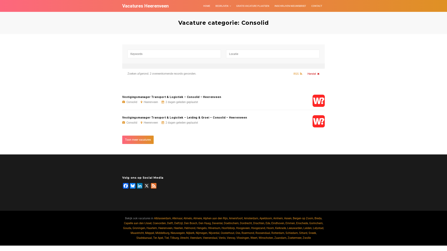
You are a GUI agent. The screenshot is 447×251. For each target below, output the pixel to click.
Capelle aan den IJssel (138, 223)
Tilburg (174, 237)
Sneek (312, 233)
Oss (238, 233)
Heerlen (178, 228)
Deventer (217, 223)
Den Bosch (190, 223)
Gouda (127, 228)
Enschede (302, 223)
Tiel (166, 237)
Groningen (139, 228)
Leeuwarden (294, 228)
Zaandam (280, 237)
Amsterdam (251, 218)
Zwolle (307, 237)
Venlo (222, 237)
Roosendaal (262, 233)
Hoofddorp (228, 228)
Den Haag (205, 223)
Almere (197, 218)
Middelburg (162, 233)
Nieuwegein (178, 233)
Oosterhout (227, 233)
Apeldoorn (265, 218)
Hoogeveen (243, 228)
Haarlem (151, 228)
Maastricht (137, 233)
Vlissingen (242, 237)
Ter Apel (158, 237)
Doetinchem (231, 223)
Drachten (258, 223)
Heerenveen (165, 228)
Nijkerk (190, 233)
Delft (170, 223)
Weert (253, 237)
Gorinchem (316, 223)
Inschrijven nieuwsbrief (290, 6)
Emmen (290, 223)
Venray (231, 237)
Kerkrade (280, 228)
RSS (296, 73)
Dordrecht (246, 223)
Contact (316, 6)
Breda (318, 218)
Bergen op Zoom (303, 218)
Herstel (311, 73)
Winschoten (266, 237)
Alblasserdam (162, 218)
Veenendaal (210, 237)
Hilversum (214, 228)
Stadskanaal (144, 237)
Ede (268, 223)
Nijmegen (201, 233)
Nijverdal (214, 233)
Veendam (196, 237)
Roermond (247, 233)
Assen (288, 218)
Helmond (189, 228)
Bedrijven (221, 6)
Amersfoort (236, 218)
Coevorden (159, 223)
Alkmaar (177, 218)
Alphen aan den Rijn (215, 218)
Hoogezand (258, 228)
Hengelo (202, 228)
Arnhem (278, 218)
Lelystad (318, 228)
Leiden (307, 228)
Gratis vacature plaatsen (252, 6)
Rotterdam (277, 233)
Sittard (303, 233)
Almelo (188, 218)
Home (206, 6)
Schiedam (291, 233)
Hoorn (270, 228)
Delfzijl (178, 223)
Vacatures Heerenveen (145, 5)
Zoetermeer (294, 237)
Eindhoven (277, 223)
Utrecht (184, 237)
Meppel (149, 233)
